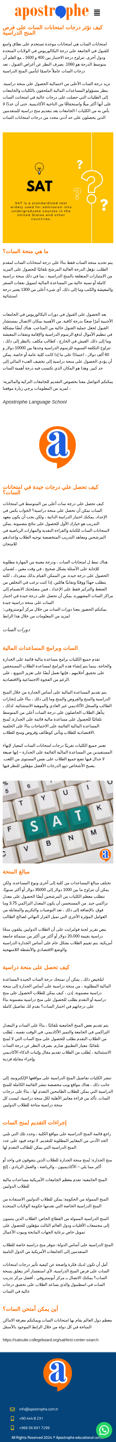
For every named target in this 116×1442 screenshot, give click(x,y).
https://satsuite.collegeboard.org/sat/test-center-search (50, 1339)
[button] (97, 13)
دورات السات (16, 629)
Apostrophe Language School (35, 402)
